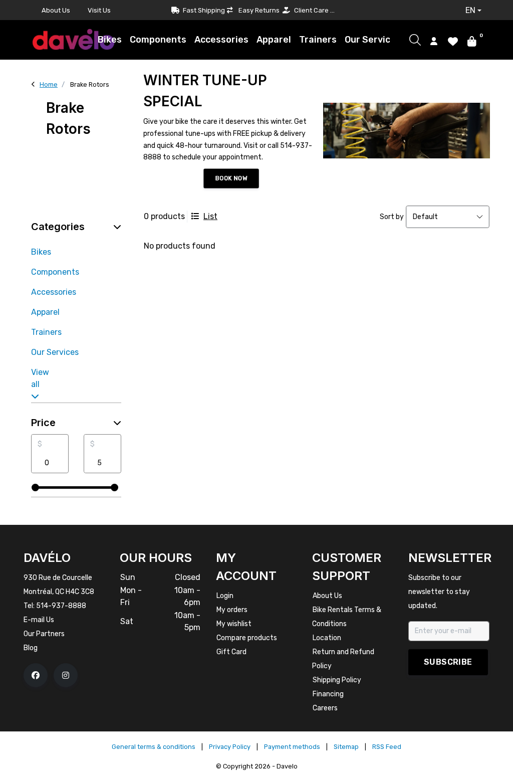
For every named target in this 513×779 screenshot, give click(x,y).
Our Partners (44, 634)
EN (470, 10)
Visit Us (99, 10)
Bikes (110, 39)
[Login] (433, 40)
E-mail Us (39, 620)
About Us (56, 10)
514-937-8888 (61, 606)
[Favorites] (452, 40)
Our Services (373, 39)
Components (158, 39)
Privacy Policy (229, 746)
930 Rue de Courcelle (58, 577)
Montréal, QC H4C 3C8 (59, 592)
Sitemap (346, 746)
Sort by (392, 217)
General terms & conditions (153, 746)
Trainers (318, 39)
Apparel (273, 39)
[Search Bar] (415, 40)
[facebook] (36, 675)
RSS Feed (386, 746)
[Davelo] (74, 39)
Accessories (221, 39)
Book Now (231, 177)
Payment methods (292, 746)
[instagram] (66, 675)
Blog (31, 648)
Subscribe (448, 662)
